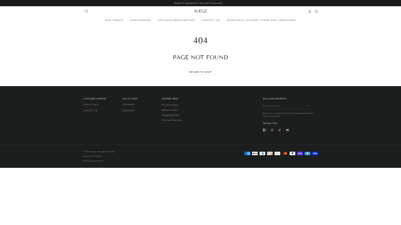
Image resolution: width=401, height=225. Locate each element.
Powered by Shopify (92, 156)
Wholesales (128, 104)
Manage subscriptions (93, 161)
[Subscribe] (309, 105)
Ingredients (128, 110)
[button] (86, 11)
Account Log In (91, 104)
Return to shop (200, 72)
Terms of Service (172, 120)
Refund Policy (170, 109)
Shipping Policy (171, 115)
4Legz (93, 151)
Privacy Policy (170, 104)
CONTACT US (90, 110)
